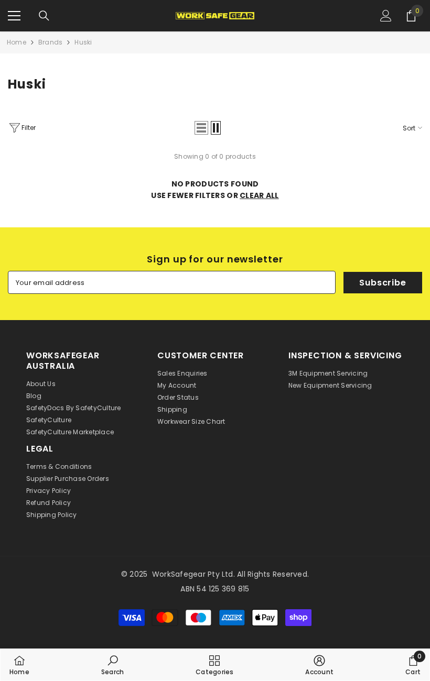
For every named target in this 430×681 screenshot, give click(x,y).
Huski (83, 42)
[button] (201, 128)
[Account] (386, 15)
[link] (112, 665)
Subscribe (382, 283)
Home (16, 42)
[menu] (14, 15)
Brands (50, 42)
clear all (259, 195)
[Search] (44, 15)
